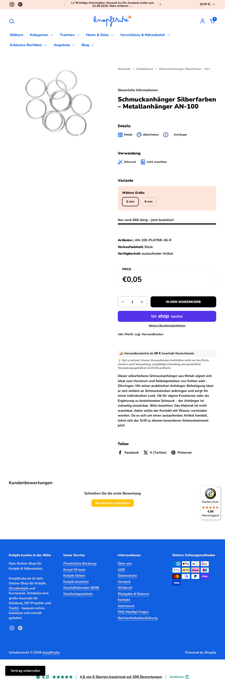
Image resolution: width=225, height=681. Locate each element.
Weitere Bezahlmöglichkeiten (167, 325)
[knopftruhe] (112, 21)
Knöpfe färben (74, 575)
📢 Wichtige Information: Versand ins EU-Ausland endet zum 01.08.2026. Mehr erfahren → (112, 4)
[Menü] (218, 488)
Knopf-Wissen (74, 569)
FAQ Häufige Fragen (133, 612)
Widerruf (125, 587)
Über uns (125, 563)
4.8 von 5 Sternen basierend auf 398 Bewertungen (121, 676)
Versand (124, 582)
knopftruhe (51, 652)
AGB (121, 569)
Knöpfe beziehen (76, 582)
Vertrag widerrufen (25, 670)
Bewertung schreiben (112, 503)
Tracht (13, 608)
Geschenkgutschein (78, 594)
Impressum (126, 606)
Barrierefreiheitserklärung (138, 618)
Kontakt (124, 600)
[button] (11, 21)
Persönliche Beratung (79, 563)
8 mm (148, 201)
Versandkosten (152, 334)
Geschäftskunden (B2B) (81, 587)
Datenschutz (127, 575)
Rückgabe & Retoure (133, 594)
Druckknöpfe (18, 588)
